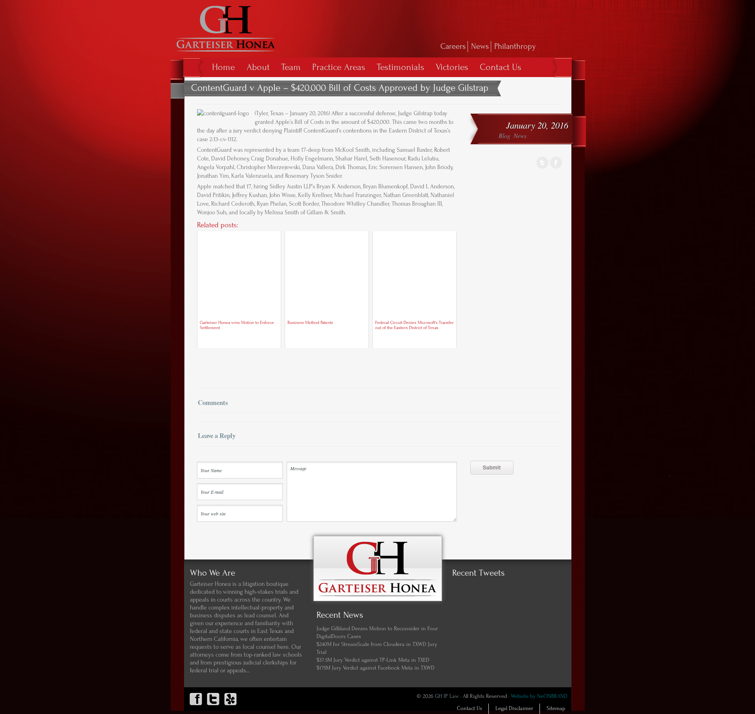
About (258, 67)
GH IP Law (447, 696)
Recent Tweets (478, 573)
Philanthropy (515, 46)
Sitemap (556, 708)
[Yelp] (230, 705)
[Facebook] (556, 167)
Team (291, 67)
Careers (453, 46)
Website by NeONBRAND (539, 696)
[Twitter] (542, 167)
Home (223, 67)
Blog (504, 135)
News (480, 46)
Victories (452, 67)
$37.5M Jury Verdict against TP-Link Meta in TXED (373, 660)
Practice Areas (338, 67)
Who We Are (212, 573)
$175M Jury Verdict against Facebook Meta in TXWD (376, 668)
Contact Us (500, 67)
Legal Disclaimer (514, 708)
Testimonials (400, 67)
